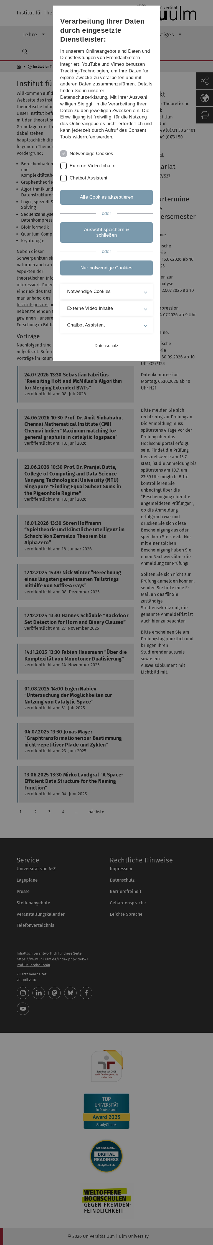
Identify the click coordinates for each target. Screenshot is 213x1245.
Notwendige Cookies (91, 153)
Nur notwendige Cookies (106, 267)
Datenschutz (106, 345)
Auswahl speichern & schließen (106, 232)
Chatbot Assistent (88, 178)
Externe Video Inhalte (92, 165)
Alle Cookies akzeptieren (106, 197)
